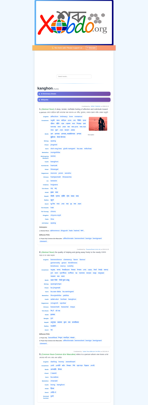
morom (54, 173)
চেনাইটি (58, 365)
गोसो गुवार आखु (64, 280)
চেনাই (52, 365)
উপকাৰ (79, 270)
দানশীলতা (71, 273)
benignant (97, 238)
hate (71, 230)
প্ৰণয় (84, 120)
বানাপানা (53, 156)
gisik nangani (69, 148)
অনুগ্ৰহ (53, 270)
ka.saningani (68, 291)
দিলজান (69, 365)
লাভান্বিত (66, 337)
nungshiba (55, 152)
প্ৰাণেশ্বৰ (79, 365)
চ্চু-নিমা (53, 204)
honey (61, 362)
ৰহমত (63, 276)
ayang (53, 141)
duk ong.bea (56, 148)
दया (69, 322)
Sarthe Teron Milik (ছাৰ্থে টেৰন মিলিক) (91, 351)
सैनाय (60, 369)
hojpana (54, 185)
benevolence (56, 259)
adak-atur (55, 299)
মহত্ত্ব (94, 273)
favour (82, 259)
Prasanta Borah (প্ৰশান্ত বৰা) (93, 249)
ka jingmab (55, 288)
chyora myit (56, 215)
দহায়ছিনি (53, 326)
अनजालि (53, 369)
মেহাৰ (64, 127)
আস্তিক (63, 120)
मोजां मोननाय (61, 137)
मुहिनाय (53, 137)
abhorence (55, 230)
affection (54, 116)
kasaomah (55, 307)
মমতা (59, 127)
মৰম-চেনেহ (74, 127)
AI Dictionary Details (47, 94)
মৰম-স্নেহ (83, 127)
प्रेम (68, 196)
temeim (54, 181)
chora (53, 211)
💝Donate (91, 48)
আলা (81, 230)
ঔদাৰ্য (95, 270)
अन (52, 134)
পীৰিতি (79, 120)
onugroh (54, 303)
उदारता (59, 322)
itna (52, 219)
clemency (67, 259)
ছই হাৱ (58, 311)
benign (88, 238)
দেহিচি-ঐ (53, 392)
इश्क (52, 192)
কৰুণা (56, 273)
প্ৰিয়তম (86, 365)
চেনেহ (69, 120)
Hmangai (54, 169)
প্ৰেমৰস (68, 123)
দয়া (76, 273)
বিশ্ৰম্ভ (79, 123)
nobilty (70, 266)
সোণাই (92, 365)
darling (54, 362)
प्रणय (58, 196)
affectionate (68, 238)
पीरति (52, 196)
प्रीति (63, 196)
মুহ (71, 204)
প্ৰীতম (52, 123)
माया (56, 192)
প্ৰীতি (57, 123)
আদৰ (57, 120)
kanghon (54, 162)
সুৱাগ (56, 130)
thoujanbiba (56, 295)
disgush (64, 230)
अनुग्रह (53, 322)
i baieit (54, 373)
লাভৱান (72, 337)
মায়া (67, 204)
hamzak (54, 165)
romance (78, 116)
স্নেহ (61, 130)
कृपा (65, 322)
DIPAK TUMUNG (95, 106)
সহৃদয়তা (53, 276)
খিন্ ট (52, 311)
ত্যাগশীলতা (63, 273)
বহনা (73, 123)
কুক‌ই (52, 396)
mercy (63, 266)
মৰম (68, 127)
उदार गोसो (54, 280)
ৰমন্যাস (67, 130)
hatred (76, 230)
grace (64, 263)
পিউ (74, 365)
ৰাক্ (56, 188)
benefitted (52, 337)
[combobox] (74, 76)
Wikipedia (43, 100)
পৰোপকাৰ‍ (82, 273)
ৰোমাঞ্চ (73, 130)
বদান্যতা (88, 273)
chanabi (54, 381)
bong (53, 385)
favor (75, 259)
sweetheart (70, 362)
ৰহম (58, 276)
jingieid (54, 145)
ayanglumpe (56, 284)
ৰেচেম (79, 204)
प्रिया (52, 388)
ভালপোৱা (53, 127)
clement (43, 241)
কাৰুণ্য (106, 270)
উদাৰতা (73, 270)
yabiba (66, 295)
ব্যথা (84, 123)
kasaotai (65, 307)
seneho (68, 173)
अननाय (57, 134)
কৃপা (52, 273)
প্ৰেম (62, 123)
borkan (64, 299)
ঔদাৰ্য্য (100, 270)
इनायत (53, 314)
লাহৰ (52, 130)
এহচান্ (90, 270)
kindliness (72, 263)
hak (52, 207)
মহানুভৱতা (101, 273)
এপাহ (84, 270)
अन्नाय (79, 134)
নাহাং (58, 204)
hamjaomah (56, 177)
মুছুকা (52, 200)
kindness (55, 266)
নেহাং (62, 204)
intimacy (63, 116)
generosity (55, 263)
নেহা (74, 120)
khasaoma (67, 177)
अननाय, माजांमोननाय (68, 134)
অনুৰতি (53, 120)
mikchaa (87, 148)
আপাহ (58, 270)
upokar (63, 303)
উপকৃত (60, 337)
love (71, 116)
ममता (72, 196)
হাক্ (52, 188)
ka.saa (79, 148)
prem (61, 173)
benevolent (79, 238)
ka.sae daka (56, 291)
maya (72, 307)
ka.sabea (54, 377)
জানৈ (63, 365)
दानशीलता (75, 322)
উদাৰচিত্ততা (66, 270)
